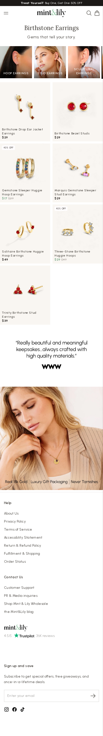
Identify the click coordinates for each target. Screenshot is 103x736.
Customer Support (19, 588)
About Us (11, 513)
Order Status (15, 561)
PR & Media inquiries (21, 596)
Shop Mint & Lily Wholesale (26, 604)
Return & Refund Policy (22, 545)
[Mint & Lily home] (51, 13)
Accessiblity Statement (23, 537)
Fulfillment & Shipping (22, 553)
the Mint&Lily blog (19, 612)
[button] (97, 13)
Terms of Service (18, 529)
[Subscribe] (93, 696)
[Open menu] (6, 13)
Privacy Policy (15, 521)
